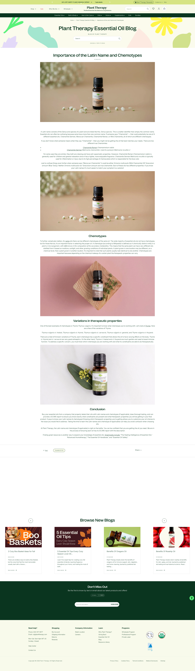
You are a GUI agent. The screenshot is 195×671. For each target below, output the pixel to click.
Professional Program (129, 634)
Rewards (54, 639)
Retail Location (80, 632)
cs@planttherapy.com (40, 634)
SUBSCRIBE (114, 604)
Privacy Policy (114, 661)
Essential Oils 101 (104, 637)
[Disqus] (97, 485)
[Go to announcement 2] (81, 3)
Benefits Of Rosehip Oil (165, 551)
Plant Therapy (44, 661)
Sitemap (162, 661)
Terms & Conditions (137, 661)
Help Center (32, 646)
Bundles (137, 15)
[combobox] (137, 9)
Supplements (119, 15)
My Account (56, 632)
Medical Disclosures (152, 661)
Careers (77, 634)
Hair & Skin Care (87, 15)
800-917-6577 (38, 632)
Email (95, 595)
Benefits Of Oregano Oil (116, 551)
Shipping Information (58, 634)
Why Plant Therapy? (105, 632)
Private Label (126, 637)
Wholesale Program (128, 632)
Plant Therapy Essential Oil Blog (85, 20)
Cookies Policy (125, 661)
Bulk (129, 15)
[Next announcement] (110, 2)
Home (108, 15)
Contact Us (32, 650)
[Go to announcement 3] (83, 3)
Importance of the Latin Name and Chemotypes (110, 20)
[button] (158, 2)
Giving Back (102, 634)
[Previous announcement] (52, 2)
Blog (100, 639)
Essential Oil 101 (59, 450)
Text (102, 595)
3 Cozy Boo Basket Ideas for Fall (21, 551)
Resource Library (104, 642)
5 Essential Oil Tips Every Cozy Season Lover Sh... (70, 552)
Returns (54, 637)
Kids (99, 15)
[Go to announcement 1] (78, 3)
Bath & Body (72, 15)
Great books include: (112, 435)
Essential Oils (59, 15)
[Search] (148, 9)
